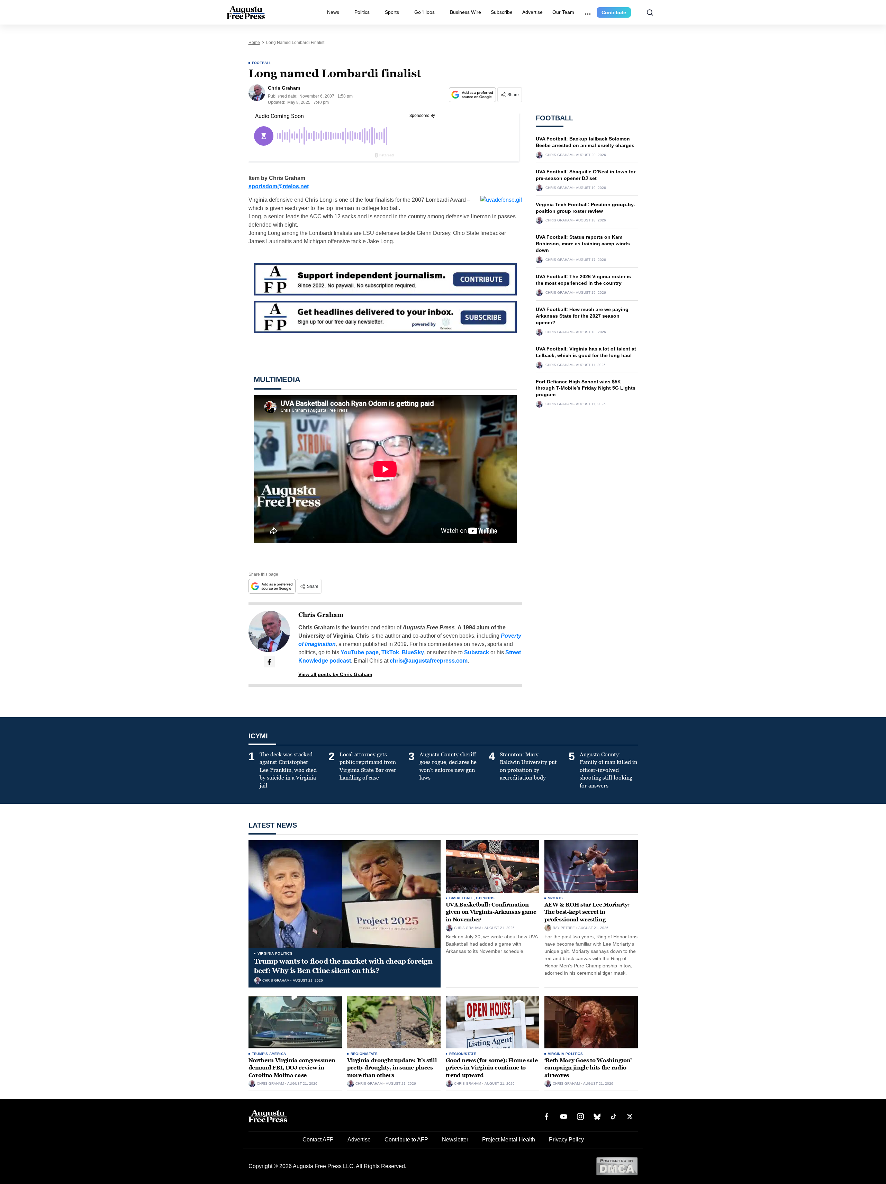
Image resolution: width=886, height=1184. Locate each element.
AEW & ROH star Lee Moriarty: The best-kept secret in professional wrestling (587, 912)
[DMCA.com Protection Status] (617, 1166)
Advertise (532, 12)
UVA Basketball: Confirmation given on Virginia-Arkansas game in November (491, 912)
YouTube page (360, 652)
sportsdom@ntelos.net (278, 186)
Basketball (461, 898)
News (333, 12)
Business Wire (465, 12)
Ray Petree (564, 928)
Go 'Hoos (485, 898)
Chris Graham (320, 615)
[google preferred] (473, 94)
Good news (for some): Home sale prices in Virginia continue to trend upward (492, 1068)
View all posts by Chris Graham (335, 674)
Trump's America (269, 1054)
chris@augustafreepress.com (429, 661)
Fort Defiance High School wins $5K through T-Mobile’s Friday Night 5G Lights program (585, 388)
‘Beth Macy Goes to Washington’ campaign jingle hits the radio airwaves (588, 1068)
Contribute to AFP (406, 1139)
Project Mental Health (508, 1139)
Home (254, 42)
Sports (392, 12)
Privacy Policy (566, 1139)
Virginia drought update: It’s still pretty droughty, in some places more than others (392, 1068)
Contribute (614, 12)
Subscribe (502, 12)
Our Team (563, 12)
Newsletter (455, 1139)
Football (262, 63)
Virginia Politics (275, 953)
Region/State (364, 1054)
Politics (362, 12)
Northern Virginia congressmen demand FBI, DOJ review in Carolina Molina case (291, 1068)
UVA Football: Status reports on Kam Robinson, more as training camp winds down (583, 243)
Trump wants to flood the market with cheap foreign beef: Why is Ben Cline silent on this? (343, 966)
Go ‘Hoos (424, 12)
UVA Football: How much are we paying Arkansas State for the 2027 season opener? (582, 316)
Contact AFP (318, 1139)
